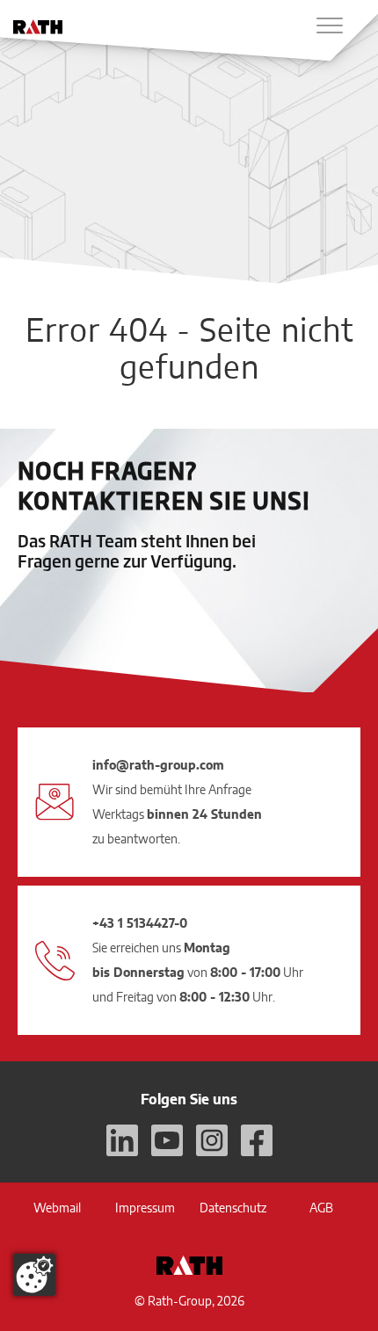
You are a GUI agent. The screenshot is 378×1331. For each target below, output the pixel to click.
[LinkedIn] (122, 1140)
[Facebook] (257, 1140)
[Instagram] (212, 1140)
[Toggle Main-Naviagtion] (329, 25)
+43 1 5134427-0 (139, 922)
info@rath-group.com (158, 764)
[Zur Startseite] (37, 26)
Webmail (57, 1207)
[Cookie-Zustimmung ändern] (34, 1275)
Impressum (145, 1207)
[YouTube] (167, 1140)
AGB (321, 1207)
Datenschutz (233, 1207)
